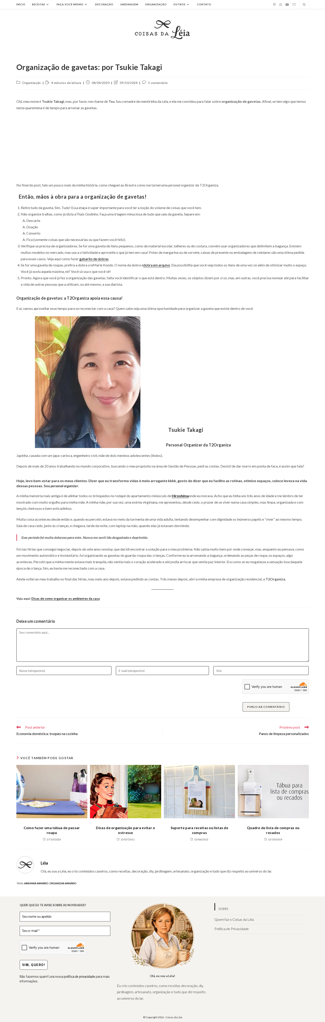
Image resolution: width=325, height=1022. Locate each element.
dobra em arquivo (156, 265)
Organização (31, 83)
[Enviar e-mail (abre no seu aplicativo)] (294, 4)
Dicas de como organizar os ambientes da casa (65, 598)
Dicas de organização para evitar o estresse (125, 830)
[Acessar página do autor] (25, 864)
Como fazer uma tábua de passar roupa (52, 830)
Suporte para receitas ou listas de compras (199, 830)
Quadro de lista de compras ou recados (273, 830)
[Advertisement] (162, 147)
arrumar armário (36, 883)
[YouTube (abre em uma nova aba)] (287, 4)
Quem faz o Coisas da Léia (234, 919)
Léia (44, 863)
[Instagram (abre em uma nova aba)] (280, 4)
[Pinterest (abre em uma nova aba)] (274, 4)
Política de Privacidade (231, 929)
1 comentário (158, 83)
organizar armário (62, 883)
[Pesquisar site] (304, 4)
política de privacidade (79, 976)
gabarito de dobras (94, 259)
